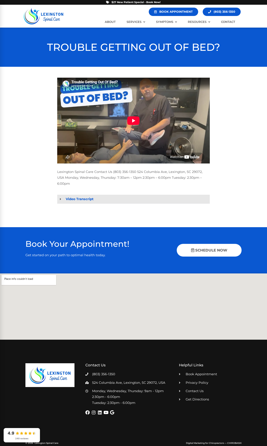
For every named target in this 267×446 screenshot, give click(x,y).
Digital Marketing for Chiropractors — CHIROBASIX (214, 443)
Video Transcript (80, 199)
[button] (133, 199)
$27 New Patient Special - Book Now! (136, 2)
